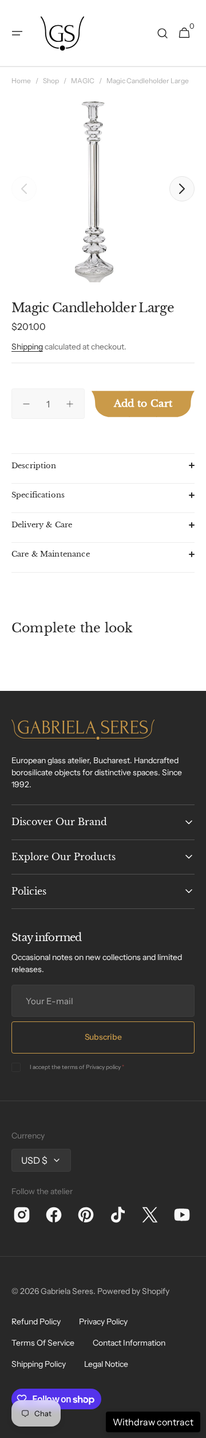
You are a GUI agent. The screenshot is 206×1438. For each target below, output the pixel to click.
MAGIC (82, 80)
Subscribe (103, 1037)
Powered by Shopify (133, 1291)
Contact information (129, 1343)
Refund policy (36, 1321)
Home (21, 80)
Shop (51, 80)
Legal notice (106, 1364)
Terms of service (42, 1343)
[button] (17, 33)
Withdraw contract (153, 1422)
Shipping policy (38, 1364)
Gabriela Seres (67, 1291)
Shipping (27, 346)
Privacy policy (103, 1067)
